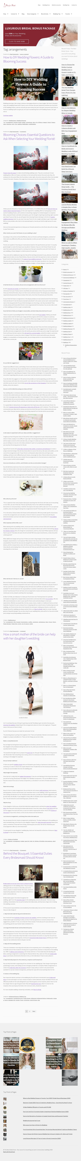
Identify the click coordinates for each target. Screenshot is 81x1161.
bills (15, 622)
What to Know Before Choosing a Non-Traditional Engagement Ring (70, 647)
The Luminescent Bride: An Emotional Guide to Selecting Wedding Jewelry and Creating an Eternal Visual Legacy (69, 514)
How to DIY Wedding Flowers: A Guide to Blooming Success (28, 59)
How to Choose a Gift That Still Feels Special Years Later (69, 761)
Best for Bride (38, 609)
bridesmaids (50, 998)
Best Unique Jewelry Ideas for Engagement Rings (69, 577)
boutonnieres (24, 622)
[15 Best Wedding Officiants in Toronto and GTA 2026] (27, 1045)
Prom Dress (66, 299)
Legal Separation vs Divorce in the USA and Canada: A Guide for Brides (70, 925)
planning (9, 124)
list (33, 841)
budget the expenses (25, 776)
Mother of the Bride (13, 839)
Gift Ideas (65, 288)
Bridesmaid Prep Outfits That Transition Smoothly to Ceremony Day (70, 790)
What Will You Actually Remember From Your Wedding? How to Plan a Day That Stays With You (70, 434)
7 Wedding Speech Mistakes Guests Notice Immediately (70, 601)
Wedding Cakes (67, 307)
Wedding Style (66, 331)
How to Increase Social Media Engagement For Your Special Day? (70, 862)
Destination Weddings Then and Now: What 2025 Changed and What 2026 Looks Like (70, 665)
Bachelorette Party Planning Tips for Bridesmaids (70, 876)
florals (49, 122)
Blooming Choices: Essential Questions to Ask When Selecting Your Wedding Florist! (29, 137)
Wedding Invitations (68, 318)
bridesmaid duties (41, 998)
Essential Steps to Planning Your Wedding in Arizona (70, 867)
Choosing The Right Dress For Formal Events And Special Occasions (69, 641)
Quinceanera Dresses (68, 302)
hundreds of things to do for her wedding (25, 917)
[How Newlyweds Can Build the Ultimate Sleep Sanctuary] (70, 178)
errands (18, 1000)
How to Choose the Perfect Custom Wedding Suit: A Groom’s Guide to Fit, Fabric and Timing (69, 70)
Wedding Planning (21, 120)
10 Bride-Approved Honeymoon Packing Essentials (68, 461)
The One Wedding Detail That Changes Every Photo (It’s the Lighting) (69, 367)
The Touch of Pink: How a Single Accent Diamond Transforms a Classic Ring (69, 445)
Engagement (66, 280)
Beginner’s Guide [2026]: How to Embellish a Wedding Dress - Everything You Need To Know (47, 1102)
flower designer (7, 624)
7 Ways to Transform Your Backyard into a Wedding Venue (69, 533)
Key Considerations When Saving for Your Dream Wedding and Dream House (69, 700)
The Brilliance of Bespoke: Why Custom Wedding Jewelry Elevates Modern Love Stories (69, 882)
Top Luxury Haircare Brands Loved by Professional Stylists (70, 755)
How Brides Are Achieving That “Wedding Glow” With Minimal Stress (70, 658)
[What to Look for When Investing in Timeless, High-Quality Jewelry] (70, 254)
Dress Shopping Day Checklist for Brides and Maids (69, 553)
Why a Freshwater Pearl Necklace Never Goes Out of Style (70, 653)
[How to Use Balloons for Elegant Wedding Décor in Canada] (70, 119)
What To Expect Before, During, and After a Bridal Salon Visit (69, 819)
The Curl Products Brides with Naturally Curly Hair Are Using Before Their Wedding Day (70, 540)
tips (16, 124)
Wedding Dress (46, 5)
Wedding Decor (12, 120)
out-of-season (25, 624)
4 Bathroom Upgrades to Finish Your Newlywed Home (70, 615)
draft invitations (44, 790)
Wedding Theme (67, 334)
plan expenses (48, 841)
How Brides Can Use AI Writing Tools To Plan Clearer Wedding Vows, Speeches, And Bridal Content (70, 595)
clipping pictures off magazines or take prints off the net (24, 407)
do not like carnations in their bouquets (35, 383)
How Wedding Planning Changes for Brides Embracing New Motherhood (70, 767)
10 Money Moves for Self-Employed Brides (69, 477)
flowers (53, 122)
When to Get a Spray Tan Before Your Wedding (69, 734)
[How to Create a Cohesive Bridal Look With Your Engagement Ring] (70, 139)
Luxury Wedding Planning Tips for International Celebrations (69, 583)
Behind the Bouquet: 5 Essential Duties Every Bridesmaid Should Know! (27, 855)
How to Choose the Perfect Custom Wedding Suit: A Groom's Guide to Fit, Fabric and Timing (47, 1134)
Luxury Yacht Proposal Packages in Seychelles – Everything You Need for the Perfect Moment (70, 918)
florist (54, 622)
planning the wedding (9, 725)
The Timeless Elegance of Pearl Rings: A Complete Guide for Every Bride (69, 635)
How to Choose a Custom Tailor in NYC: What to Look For (70, 467)
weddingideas (32, 124)
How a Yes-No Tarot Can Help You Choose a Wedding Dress (70, 836)
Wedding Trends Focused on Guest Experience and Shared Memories (70, 589)
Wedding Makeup (67, 326)
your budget (42, 315)
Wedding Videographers (71, 345)
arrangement (9, 841)
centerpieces (29, 122)
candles (30, 622)
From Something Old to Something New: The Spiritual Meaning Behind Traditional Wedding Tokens (50, 1129)
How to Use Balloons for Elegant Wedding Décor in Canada (69, 110)
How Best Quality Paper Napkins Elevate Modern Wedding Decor (69, 573)
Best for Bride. (37, 989)
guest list (30, 752)
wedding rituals (18, 764)
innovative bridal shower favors (38, 938)
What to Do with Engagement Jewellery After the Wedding (70, 749)
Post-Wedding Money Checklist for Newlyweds (69, 694)
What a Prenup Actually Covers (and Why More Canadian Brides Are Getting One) (70, 673)
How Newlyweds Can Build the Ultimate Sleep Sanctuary (69, 169)
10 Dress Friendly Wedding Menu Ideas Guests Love (69, 439)
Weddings (65, 342)
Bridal (19, 122)
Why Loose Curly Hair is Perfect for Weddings (35, 1125)
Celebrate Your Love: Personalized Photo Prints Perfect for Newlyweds (69, 717)
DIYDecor (40, 122)
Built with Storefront (9, 1152)
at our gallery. (49, 599)
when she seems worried (44, 822)
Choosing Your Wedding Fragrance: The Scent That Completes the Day (69, 494)
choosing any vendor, (13, 288)
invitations (27, 1000)
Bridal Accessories (56, 5)
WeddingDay (25, 124)
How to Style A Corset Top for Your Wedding (69, 906)
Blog (23, 14)
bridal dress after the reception (17, 967)
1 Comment (23, 631)
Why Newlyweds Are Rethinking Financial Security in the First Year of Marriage (70, 848)
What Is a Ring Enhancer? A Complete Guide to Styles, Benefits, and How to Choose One (70, 680)
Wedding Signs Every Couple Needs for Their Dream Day (70, 801)
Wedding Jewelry (67, 320)
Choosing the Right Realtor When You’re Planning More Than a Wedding (70, 729)
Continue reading (8, 115)
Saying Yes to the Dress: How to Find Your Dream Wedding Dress (70, 606)
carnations (35, 622)
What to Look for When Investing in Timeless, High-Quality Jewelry (69, 245)
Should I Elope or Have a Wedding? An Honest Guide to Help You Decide (69, 559)
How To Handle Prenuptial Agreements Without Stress (70, 744)
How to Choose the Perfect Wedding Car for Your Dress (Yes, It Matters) (70, 796)
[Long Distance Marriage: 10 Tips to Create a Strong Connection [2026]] (70, 1078)
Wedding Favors (67, 315)
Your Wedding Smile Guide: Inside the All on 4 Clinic (69, 896)
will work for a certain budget (32, 333)
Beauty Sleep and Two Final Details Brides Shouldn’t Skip (70, 777)
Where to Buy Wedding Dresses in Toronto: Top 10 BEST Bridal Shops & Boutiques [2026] (46, 1098)
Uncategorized (67, 304)
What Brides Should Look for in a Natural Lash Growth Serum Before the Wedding (70, 420)
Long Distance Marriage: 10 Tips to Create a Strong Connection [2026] (42, 1138)
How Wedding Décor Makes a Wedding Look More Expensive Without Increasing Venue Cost (70, 547)
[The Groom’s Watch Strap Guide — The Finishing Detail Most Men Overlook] (70, 198)
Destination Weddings (68, 277)
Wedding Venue (67, 339)
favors (50, 622)
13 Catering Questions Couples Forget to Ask (68, 892)
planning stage (21, 900)
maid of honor (33, 1000)
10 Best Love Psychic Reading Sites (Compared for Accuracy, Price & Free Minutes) (70, 484)
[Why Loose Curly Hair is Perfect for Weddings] (27, 1061)
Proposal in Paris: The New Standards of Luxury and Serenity (69, 500)
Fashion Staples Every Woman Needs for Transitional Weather (68, 527)
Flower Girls (66, 285)
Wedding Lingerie (67, 323)
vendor (31, 624)
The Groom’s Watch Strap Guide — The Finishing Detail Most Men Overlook (70, 396)
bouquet (16, 122)
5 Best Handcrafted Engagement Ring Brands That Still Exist (69, 705)
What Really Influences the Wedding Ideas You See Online (69, 825)
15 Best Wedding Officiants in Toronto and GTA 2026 (37, 1107)
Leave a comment (24, 54)
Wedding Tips (66, 5)
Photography (66, 294)
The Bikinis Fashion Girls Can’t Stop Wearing (69, 489)
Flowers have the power (9, 173)
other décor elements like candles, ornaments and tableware (33, 449)
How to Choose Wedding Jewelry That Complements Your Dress (70, 506)
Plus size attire (67, 296)
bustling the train (36, 983)
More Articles (44, 14)
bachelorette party (18, 998)
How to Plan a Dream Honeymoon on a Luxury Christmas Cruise (69, 901)
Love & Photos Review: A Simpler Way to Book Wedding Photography (69, 207)
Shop (39, 5)
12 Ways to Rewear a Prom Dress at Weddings (69, 450)
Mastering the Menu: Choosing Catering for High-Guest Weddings (70, 629)
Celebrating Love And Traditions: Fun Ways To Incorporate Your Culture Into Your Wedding (69, 807)
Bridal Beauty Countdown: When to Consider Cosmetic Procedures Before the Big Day (70, 856)
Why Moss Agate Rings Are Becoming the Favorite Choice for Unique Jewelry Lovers (69, 566)
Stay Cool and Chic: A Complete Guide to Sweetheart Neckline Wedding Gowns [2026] (46, 1111)
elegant (45, 122)
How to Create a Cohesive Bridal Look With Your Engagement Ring (69, 379)
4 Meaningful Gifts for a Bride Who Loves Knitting (70, 611)
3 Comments (23, 850)
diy (37, 122)
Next (34, 1011)
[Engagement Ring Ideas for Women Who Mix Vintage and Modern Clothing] (70, 236)
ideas (4, 124)
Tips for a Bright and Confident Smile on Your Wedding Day (69, 831)
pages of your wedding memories (32, 259)
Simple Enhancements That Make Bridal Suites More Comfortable (70, 841)
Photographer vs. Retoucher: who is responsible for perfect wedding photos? (70, 455)
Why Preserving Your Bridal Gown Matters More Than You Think (70, 814)
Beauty (65, 269)
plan (39, 1000)
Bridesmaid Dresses (14, 996)
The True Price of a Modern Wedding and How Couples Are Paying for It (69, 739)
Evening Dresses (67, 283)
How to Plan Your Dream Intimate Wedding (69, 690)
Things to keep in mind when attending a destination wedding (70, 521)
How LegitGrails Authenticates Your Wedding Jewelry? (70, 723)
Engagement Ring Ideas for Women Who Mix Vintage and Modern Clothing (70, 408)
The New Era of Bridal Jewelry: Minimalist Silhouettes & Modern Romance (68, 931)
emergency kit (11, 1000)
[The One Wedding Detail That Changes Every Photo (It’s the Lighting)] (70, 101)
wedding (20, 124)
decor (34, 122)
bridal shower (26, 998)
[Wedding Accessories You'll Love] (70, 1061)
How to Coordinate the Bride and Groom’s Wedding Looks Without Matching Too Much (70, 385)
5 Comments (23, 131)
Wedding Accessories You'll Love (31, 1120)
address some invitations (17, 951)
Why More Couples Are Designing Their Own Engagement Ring (68, 472)
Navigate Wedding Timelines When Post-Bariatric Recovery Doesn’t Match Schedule (70, 784)
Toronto (67, 14)
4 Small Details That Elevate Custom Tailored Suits (70, 624)
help (31, 841)
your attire (50, 808)
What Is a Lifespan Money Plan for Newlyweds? (69, 686)
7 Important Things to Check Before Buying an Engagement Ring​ (70, 911)
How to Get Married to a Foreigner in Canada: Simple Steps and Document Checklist (70, 427)
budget (23, 122)
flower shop (14, 624)
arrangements (9, 122)
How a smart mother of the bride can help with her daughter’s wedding (29, 636)
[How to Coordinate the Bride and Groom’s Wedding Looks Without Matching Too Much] (70, 160)
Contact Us (74, 5)
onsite (19, 624)
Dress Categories (31, 14)
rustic (13, 124)
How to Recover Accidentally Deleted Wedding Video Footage (70, 711)
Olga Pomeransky (14, 54)
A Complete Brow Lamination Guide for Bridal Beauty (70, 871)
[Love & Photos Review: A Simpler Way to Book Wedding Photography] (70, 216)
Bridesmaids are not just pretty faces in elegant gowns (18, 883)
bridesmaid (33, 998)
